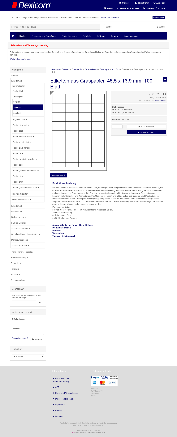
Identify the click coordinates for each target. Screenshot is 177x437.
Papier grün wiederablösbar (25, 187)
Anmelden (38, 339)
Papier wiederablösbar (23, 136)
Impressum (59, 404)
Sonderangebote (18, 280)
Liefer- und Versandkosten (66, 393)
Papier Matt (18, 91)
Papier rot (17, 153)
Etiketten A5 (16, 211)
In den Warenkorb (147, 126)
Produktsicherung (19, 257)
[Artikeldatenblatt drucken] (165, 79)
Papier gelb (18, 164)
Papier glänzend (20, 125)
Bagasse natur (19, 119)
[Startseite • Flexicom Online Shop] (31, 4)
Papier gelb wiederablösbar (25, 170)
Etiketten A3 (16, 205)
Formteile (15, 263)
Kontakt (58, 410)
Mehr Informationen (110, 17)
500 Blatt (17, 113)
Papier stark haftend (22, 147)
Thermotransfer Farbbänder (23, 251)
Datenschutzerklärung (64, 398)
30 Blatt (16, 101)
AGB (56, 387)
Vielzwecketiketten (19, 245)
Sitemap (58, 416)
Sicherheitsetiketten (21, 199)
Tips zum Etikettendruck (63, 236)
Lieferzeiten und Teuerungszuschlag (60, 380)
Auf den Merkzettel (147, 132)
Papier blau (18, 176)
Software (15, 274)
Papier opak (18, 130)
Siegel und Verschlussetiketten (25, 234)
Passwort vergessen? (20, 338)
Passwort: (16, 329)
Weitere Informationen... (20, 58)
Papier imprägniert (21, 142)
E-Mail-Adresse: (18, 319)
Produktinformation (61, 227)
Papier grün (18, 181)
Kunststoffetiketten (20, 193)
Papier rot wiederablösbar (24, 159)
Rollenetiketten (18, 217)
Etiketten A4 (16, 80)
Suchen (162, 26)
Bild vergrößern (58, 175)
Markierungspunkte (19, 239)
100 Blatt (17, 107)
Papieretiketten (19, 85)
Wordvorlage (58, 233)
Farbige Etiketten (19, 222)
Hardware (15, 268)
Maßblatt (56, 230)
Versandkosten (160, 100)
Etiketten (15, 75)
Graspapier (18, 96)
